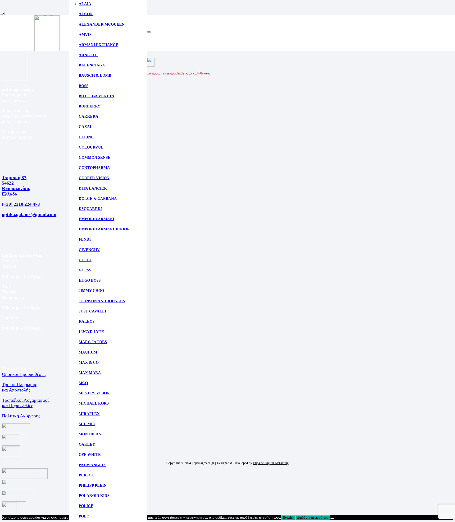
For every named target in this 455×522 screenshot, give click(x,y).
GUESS (85, 270)
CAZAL (85, 127)
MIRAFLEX (89, 414)
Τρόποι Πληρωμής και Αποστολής (19, 387)
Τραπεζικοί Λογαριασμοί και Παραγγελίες (25, 402)
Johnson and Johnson (102, 301)
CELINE (86, 137)
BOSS (83, 86)
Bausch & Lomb (95, 75)
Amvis (85, 35)
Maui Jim (88, 352)
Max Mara (90, 373)
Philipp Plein (93, 485)
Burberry (89, 106)
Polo (84, 516)
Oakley (87, 444)
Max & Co (89, 362)
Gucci (85, 260)
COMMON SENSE (94, 157)
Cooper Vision (94, 178)
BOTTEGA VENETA (96, 96)
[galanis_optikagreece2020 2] (47, 50)
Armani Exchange (98, 45)
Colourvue (91, 147)
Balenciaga (92, 65)
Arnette (88, 55)
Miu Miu (87, 424)
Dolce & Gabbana (98, 198)
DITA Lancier (93, 188)
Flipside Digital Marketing (271, 463)
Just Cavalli (92, 311)
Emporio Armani (96, 219)
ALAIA (85, 4)
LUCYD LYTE (91, 332)
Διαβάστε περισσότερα (312, 517)
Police (86, 506)
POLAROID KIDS (94, 496)
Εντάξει (288, 517)
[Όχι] (332, 518)
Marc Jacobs (93, 342)
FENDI (85, 239)
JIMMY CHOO (91, 291)
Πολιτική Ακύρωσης (21, 415)
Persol (86, 475)
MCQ (83, 383)
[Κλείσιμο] (149, 32)
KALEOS (87, 321)
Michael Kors (94, 403)
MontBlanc (91, 434)
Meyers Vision (94, 393)
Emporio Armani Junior (104, 229)
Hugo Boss (90, 280)
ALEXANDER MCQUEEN (102, 24)
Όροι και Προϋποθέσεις (24, 374)
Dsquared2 (90, 209)
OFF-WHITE (90, 454)
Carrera (88, 116)
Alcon (86, 14)
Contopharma (94, 168)
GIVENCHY (89, 250)
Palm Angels (92, 465)
